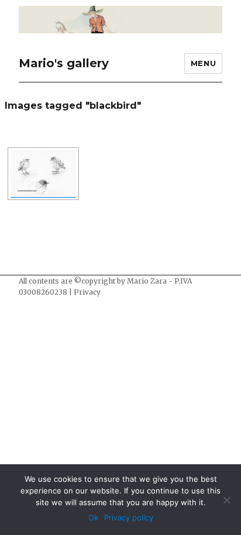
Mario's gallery (64, 63)
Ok (93, 517)
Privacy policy (128, 517)
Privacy (87, 292)
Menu (203, 63)
